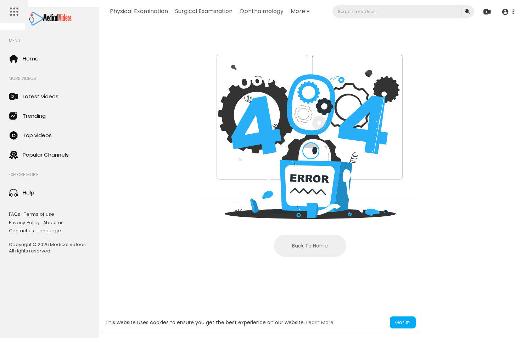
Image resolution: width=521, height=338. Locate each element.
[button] (507, 12)
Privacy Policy (24, 223)
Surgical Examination (204, 11)
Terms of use (39, 214)
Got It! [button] (402, 322)
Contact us (21, 231)
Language (49, 231)
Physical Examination (139, 11)
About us (53, 223)
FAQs (14, 214)
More (298, 11)
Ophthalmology (262, 11)
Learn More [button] (320, 322)
